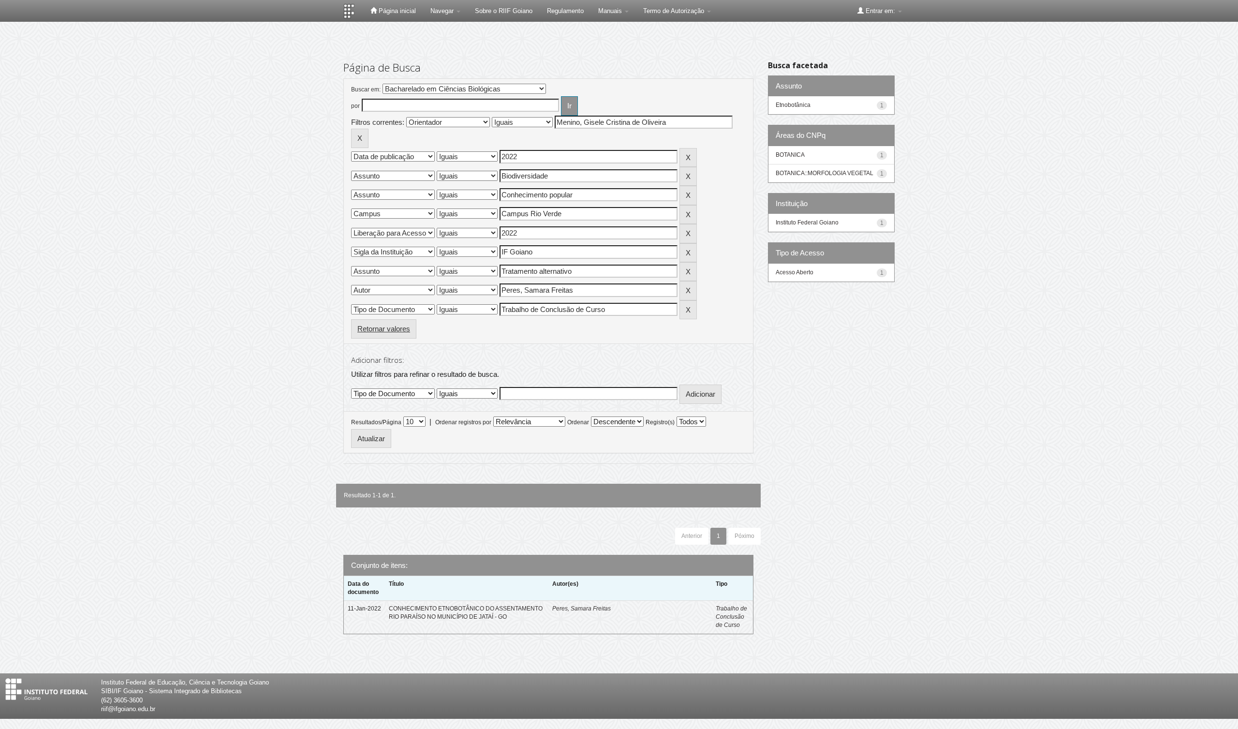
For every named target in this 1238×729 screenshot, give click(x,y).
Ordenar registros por (463, 422)
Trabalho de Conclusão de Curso (731, 616)
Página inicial (396, 11)
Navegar (443, 11)
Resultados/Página (376, 422)
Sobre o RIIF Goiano (503, 11)
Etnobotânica (793, 105)
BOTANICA (790, 154)
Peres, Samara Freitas (581, 608)
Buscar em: (366, 89)
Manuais (611, 11)
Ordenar (578, 422)
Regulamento (565, 11)
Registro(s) (660, 422)
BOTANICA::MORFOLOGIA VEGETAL (824, 173)
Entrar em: (880, 11)
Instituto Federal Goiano (807, 222)
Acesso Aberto (794, 272)
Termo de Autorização (674, 11)
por (355, 106)
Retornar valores (383, 329)
